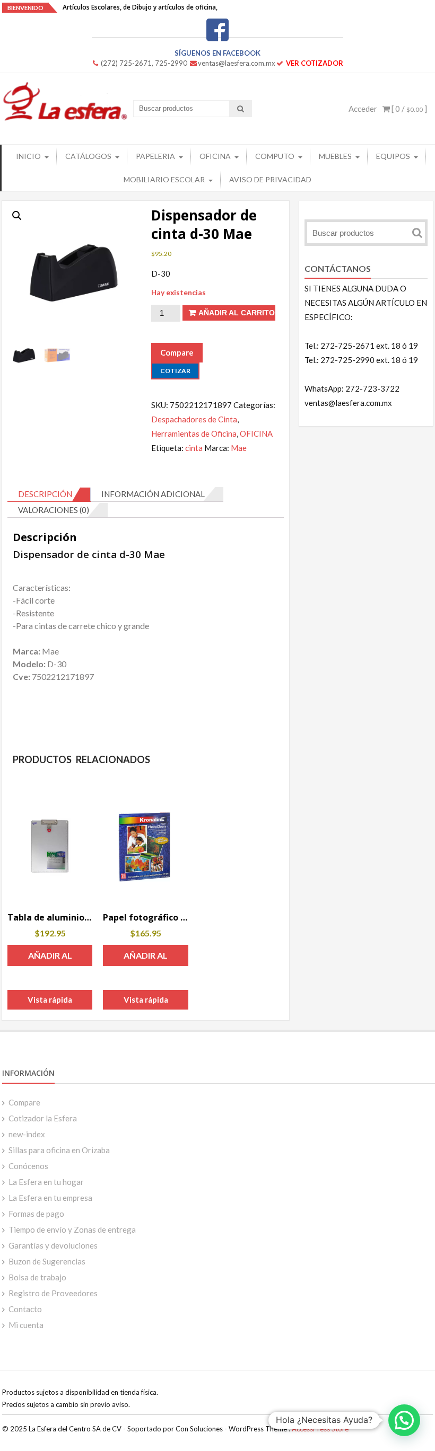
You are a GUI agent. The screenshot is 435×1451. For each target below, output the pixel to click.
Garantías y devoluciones (53, 1245)
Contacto (25, 1309)
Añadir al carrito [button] (50, 958)
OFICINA (215, 156)
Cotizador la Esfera (42, 1118)
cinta (194, 448)
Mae (239, 448)
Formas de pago (36, 1213)
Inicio (28, 156)
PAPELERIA (155, 156)
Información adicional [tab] (153, 494)
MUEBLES (335, 156)
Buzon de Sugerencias (46, 1261)
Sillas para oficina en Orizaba (59, 1150)
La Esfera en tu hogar (46, 1182)
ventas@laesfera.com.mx (236, 63)
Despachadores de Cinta (194, 419)
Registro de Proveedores (53, 1293)
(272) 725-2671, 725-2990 (144, 63)
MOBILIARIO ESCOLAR (164, 179)
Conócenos (28, 1166)
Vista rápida (50, 999)
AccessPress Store (320, 1429)
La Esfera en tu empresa (50, 1197)
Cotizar (175, 371)
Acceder (363, 108)
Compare (24, 1102)
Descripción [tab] (45, 494)
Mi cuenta (26, 1325)
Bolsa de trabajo (37, 1277)
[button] (17, 215)
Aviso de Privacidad (270, 179)
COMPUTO (274, 156)
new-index (26, 1134)
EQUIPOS (393, 156)
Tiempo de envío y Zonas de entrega (72, 1229)
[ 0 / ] (408, 108)
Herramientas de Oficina (194, 433)
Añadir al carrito (236, 312)
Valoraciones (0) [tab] (53, 510)
